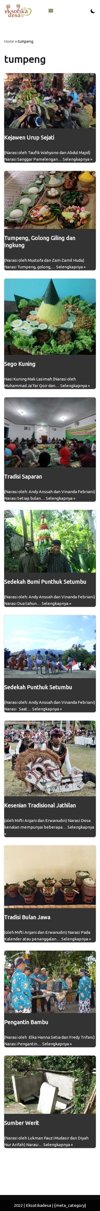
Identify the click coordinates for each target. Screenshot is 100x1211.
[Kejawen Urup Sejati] (50, 100)
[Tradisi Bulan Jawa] (50, 876)
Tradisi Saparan (23, 476)
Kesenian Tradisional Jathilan (40, 805)
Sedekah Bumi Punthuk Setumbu (45, 581)
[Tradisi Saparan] (50, 432)
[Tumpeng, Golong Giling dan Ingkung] (50, 200)
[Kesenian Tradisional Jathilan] (50, 758)
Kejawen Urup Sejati (29, 137)
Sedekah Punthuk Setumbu (38, 687)
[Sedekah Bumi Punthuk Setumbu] (50, 541)
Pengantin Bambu (26, 1022)
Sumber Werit (21, 1123)
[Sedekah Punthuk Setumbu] (50, 646)
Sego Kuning (20, 364)
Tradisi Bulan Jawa (27, 917)
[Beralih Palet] (93, 11)
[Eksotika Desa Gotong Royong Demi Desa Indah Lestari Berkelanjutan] (18, 11)
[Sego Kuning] (50, 317)
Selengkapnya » (77, 159)
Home (9, 41)
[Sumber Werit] (50, 1085)
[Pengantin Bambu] (50, 982)
